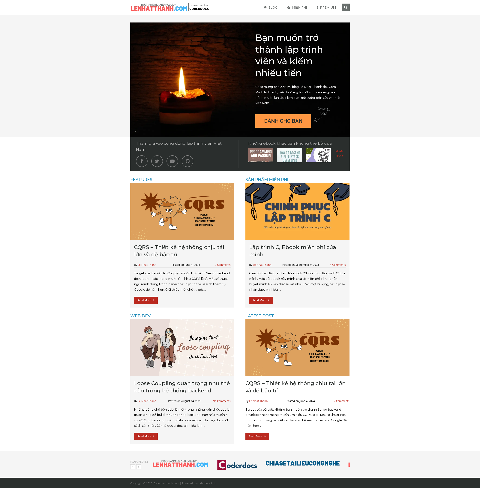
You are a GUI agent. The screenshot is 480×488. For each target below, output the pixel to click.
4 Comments (338, 264)
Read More (144, 300)
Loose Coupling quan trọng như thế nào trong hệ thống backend (182, 387)
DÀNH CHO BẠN (283, 121)
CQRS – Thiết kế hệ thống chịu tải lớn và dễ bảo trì (179, 251)
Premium (327, 7)
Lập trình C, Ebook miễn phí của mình (292, 251)
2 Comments (223, 264)
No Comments (222, 401)
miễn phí (299, 7)
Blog (272, 7)
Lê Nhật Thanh (147, 264)
